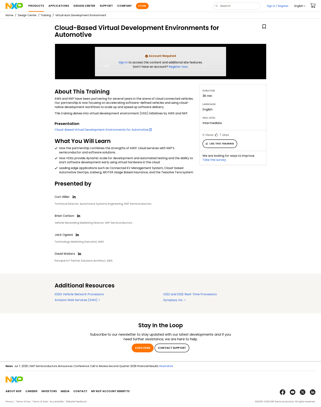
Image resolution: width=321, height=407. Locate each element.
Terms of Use (23, 401)
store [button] (142, 5)
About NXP (14, 391)
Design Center (27, 15)
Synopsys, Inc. (173, 300)
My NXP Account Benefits (110, 391)
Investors (49, 391)
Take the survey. (214, 160)
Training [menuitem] (45, 15)
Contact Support (172, 348)
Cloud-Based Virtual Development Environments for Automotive (102, 130)
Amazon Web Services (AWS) (76, 300)
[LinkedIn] (74, 197)
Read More (166, 366)
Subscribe (142, 348)
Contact (80, 391)
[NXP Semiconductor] (14, 6)
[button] (300, 6)
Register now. (178, 67)
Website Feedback (76, 401)
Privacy (10, 401)
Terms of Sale (40, 401)
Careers (31, 391)
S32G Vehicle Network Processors (79, 294)
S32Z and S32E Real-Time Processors (190, 294)
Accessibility (57, 401)
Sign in (124, 62)
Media (65, 391)
